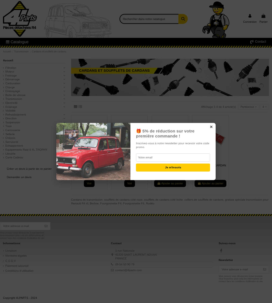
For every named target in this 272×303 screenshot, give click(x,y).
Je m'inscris (173, 167)
